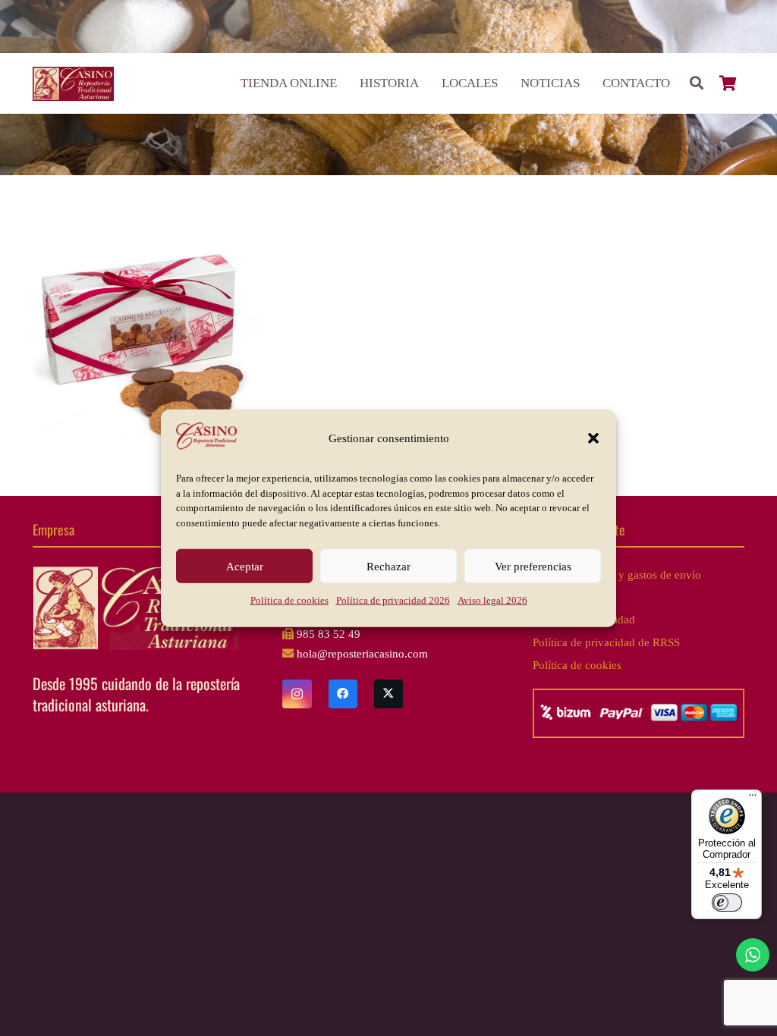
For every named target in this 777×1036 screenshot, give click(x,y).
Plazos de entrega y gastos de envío (617, 574)
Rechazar (388, 566)
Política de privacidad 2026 (393, 600)
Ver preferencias (533, 566)
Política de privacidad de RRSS (606, 642)
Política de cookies (289, 600)
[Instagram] (296, 694)
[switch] (727, 902)
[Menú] (753, 799)
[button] (593, 438)
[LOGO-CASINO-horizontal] (73, 84)
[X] (388, 694)
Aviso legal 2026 (492, 600)
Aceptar (244, 566)
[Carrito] (728, 83)
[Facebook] (343, 694)
